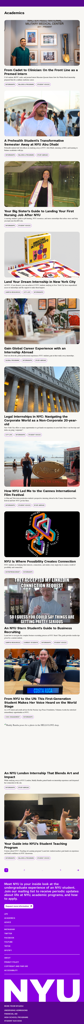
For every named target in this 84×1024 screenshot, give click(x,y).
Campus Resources (12, 292)
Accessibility (11, 970)
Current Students (31, 642)
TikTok (7, 946)
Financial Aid (11, 1014)
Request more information (17, 906)
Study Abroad (42, 155)
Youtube (8, 942)
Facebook (9, 938)
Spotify (8, 950)
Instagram (9, 929)
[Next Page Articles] (78, 870)
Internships (10, 84)
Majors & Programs (26, 84)
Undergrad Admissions (16, 1010)
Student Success (13, 1021)
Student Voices (43, 84)
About (7, 958)
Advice (7, 922)
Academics (9, 918)
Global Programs (12, 360)
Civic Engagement (12, 717)
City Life (27, 292)
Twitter (8, 933)
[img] (42, 43)
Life (6, 914)
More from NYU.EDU (13, 1006)
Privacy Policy (11, 962)
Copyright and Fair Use (16, 966)
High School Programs (16, 1017)
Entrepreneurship (12, 572)
